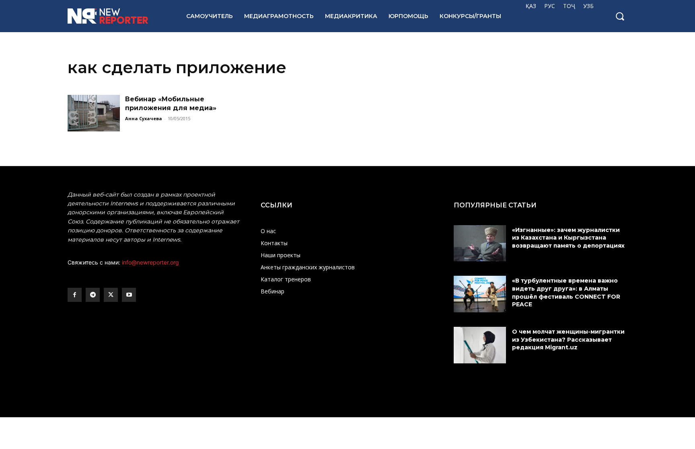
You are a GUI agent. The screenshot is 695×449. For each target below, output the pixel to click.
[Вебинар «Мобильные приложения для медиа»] (94, 113)
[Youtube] (129, 295)
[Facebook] (75, 295)
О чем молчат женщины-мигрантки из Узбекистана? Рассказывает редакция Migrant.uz (568, 339)
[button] (619, 16)
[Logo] (118, 16)
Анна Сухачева (143, 118)
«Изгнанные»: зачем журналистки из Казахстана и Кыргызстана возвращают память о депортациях (569, 237)
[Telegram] (93, 295)
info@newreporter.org (150, 262)
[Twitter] (111, 295)
